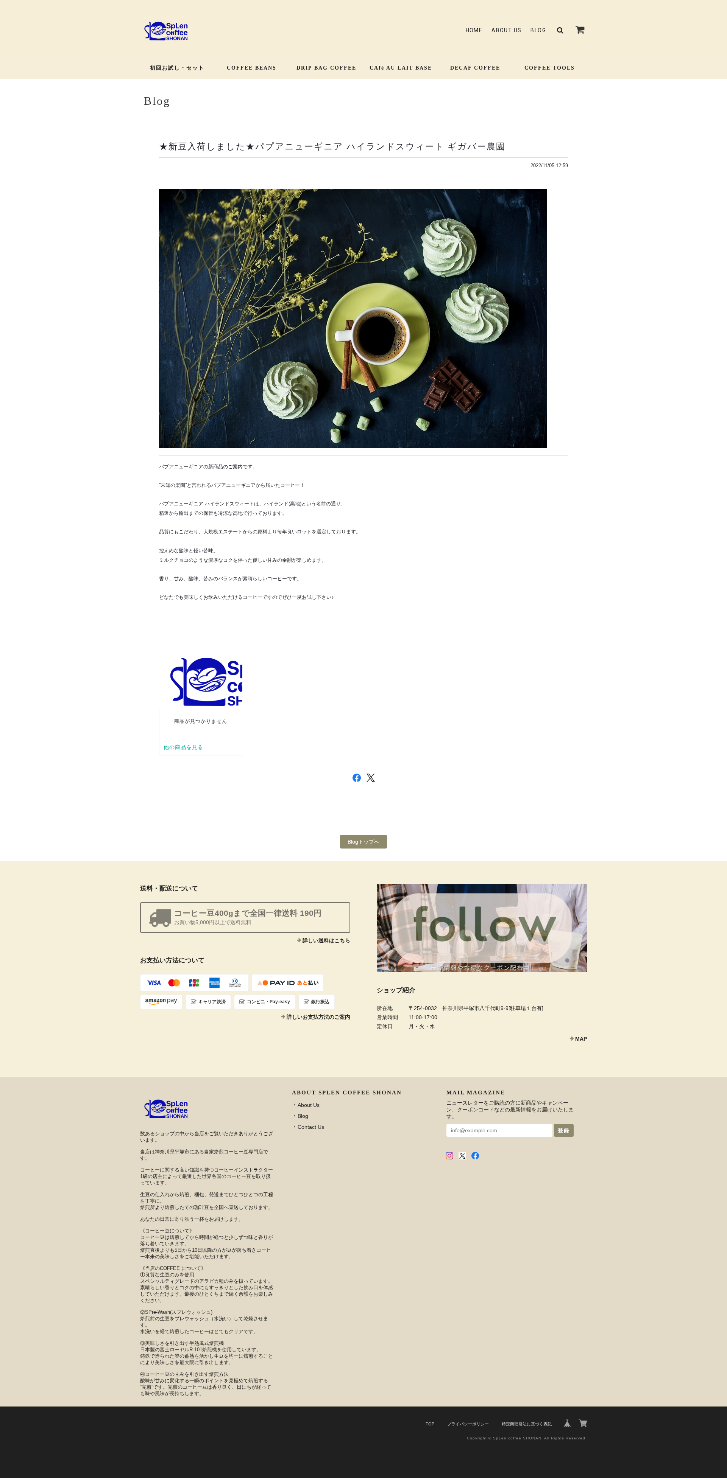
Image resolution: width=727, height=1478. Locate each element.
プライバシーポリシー (468, 1424)
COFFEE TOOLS (549, 68)
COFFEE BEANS (251, 68)
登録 (564, 1130)
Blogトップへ (363, 842)
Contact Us (311, 1127)
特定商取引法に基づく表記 (527, 1424)
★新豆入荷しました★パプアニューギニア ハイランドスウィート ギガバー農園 (332, 146)
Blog (538, 30)
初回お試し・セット (177, 68)
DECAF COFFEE (475, 68)
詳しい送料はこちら (326, 940)
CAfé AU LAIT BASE (401, 68)
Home (474, 30)
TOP (430, 1424)
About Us (506, 30)
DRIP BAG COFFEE (326, 68)
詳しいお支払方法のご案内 (318, 1017)
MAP (581, 1039)
